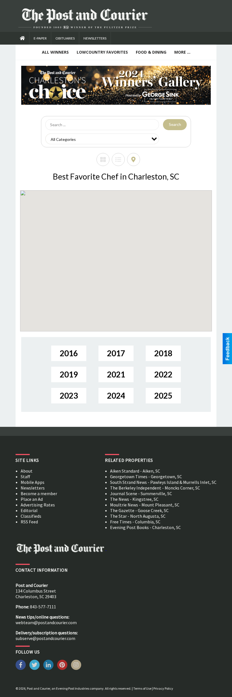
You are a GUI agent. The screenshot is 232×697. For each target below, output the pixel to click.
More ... (182, 52)
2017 (116, 353)
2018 (163, 353)
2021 (116, 374)
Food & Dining (151, 52)
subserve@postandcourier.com (45, 638)
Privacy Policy (163, 688)
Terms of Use (142, 688)
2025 (163, 395)
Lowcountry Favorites (102, 52)
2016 (69, 353)
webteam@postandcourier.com (46, 622)
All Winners (55, 52)
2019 (69, 374)
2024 (116, 395)
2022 (163, 374)
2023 (69, 395)
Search (175, 124)
